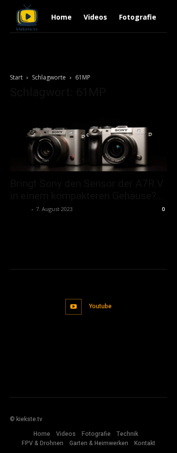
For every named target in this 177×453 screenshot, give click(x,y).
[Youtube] (73, 307)
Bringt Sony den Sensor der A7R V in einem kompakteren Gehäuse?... (87, 190)
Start (16, 77)
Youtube (100, 306)
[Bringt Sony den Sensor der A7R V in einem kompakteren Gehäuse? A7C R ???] (88, 140)
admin (19, 209)
